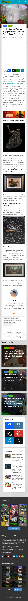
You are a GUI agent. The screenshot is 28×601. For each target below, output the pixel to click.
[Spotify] (22, 556)
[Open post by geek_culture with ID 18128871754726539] (5, 520)
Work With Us (15, 597)
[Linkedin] (14, 556)
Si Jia (6, 37)
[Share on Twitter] (14, 70)
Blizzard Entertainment (9, 318)
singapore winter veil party (9, 322)
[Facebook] (2, 556)
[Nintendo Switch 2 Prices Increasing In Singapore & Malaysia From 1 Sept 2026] (14, 380)
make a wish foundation (9, 320)
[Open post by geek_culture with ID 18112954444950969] (23, 509)
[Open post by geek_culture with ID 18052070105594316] (5, 509)
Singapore (18, 320)
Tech (15, 371)
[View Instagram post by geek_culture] (8, 514)
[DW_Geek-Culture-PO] (14, 114)
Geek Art (10, 395)
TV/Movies (12, 347)
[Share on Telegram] (22, 70)
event (17, 318)
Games (5, 25)
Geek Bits (10, 25)
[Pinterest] (20, 556)
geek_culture (5, 505)
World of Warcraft (7, 324)
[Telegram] (17, 556)
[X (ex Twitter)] (11, 556)
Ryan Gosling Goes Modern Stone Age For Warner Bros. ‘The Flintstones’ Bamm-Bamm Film (17, 485)
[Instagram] (5, 556)
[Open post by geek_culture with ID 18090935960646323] (14, 520)
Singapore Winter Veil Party (12, 83)
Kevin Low (8, 388)
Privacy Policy (9, 597)
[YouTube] (8, 556)
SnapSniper (8, 412)
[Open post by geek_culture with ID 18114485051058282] (23, 520)
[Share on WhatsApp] (18, 70)
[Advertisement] (14, 54)
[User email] (14, 314)
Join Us (20, 597)
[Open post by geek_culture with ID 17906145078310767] (14, 509)
